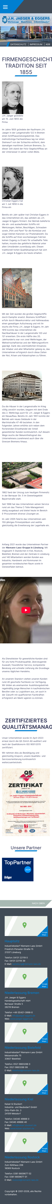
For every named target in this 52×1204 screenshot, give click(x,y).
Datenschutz (18, 44)
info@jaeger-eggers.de (23, 1015)
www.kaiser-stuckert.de (22, 1128)
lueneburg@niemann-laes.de (26, 964)
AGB (48, 44)
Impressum (36, 44)
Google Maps (44, 933)
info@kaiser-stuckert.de (24, 1125)
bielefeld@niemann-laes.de (26, 1070)
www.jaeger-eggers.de (21, 1018)
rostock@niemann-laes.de (25, 1180)
